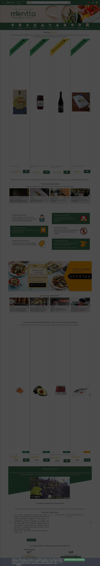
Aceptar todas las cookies (74, 559)
